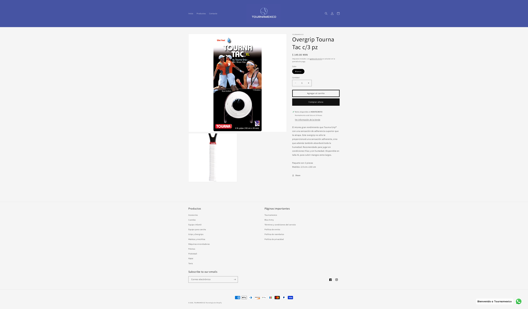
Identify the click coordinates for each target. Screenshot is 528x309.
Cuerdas (192, 220)
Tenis (190, 263)
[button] (326, 13)
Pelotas (191, 249)
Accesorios (193, 215)
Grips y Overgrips (195, 234)
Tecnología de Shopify (214, 303)
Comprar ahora (316, 102)
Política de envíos (272, 229)
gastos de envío (316, 59)
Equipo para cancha (197, 229)
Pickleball (192, 253)
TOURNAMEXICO (199, 303)
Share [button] (297, 175)
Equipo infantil (195, 224)
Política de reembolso (274, 234)
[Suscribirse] (235, 279)
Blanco (298, 71)
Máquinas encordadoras (199, 244)
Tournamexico (271, 215)
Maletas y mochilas (196, 239)
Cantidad (295, 77)
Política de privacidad (274, 239)
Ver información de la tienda (307, 119)
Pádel (190, 258)
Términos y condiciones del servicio (280, 224)
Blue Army (269, 220)
